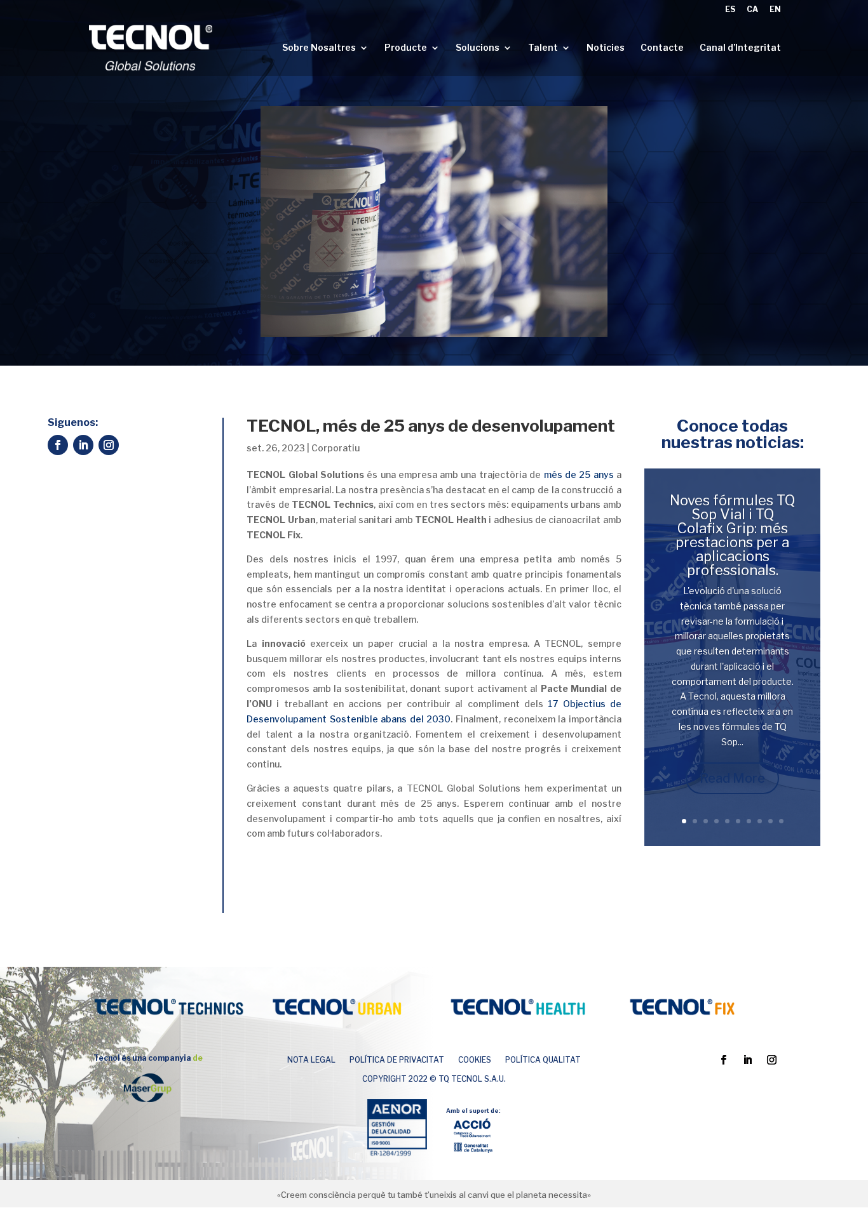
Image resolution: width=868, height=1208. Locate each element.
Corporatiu (335, 447)
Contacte (662, 48)
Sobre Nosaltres (319, 48)
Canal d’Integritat (740, 48)
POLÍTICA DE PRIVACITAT (396, 1060)
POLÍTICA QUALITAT (543, 1060)
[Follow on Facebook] (58, 445)
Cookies (474, 1060)
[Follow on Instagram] (108, 445)
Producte (405, 48)
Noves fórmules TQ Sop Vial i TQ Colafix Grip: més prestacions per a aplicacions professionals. (732, 535)
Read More (732, 778)
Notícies (606, 48)
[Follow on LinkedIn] (83, 445)
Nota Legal (311, 1060)
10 (781, 821)
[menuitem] (730, 12)
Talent (543, 48)
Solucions (477, 48)
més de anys (579, 474)
